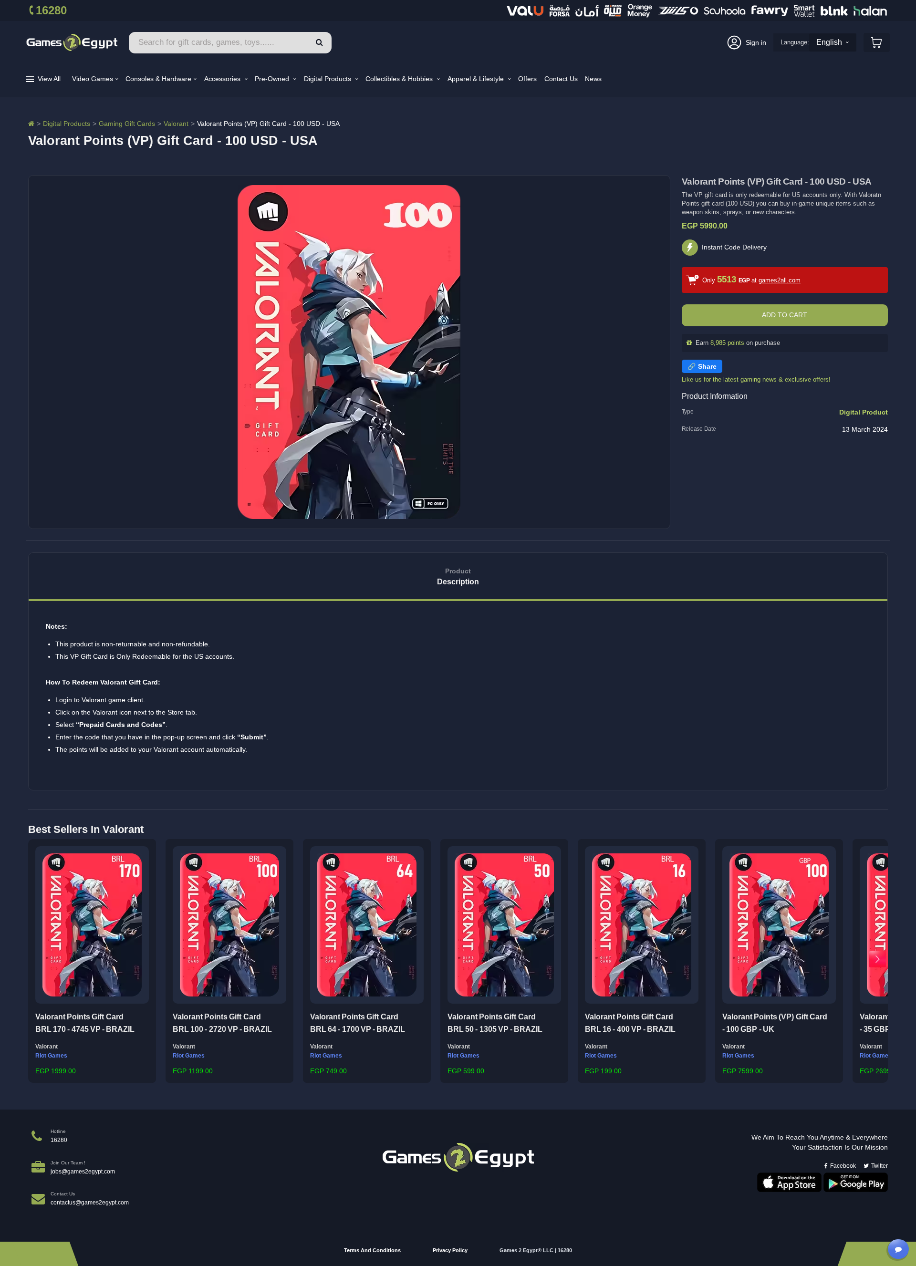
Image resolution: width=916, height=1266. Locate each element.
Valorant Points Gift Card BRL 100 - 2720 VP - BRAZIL (222, 1023)
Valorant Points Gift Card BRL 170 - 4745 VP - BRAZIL (85, 1023)
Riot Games (51, 1055)
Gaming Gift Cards (127, 123)
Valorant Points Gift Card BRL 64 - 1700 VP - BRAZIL (357, 1023)
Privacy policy (450, 1250)
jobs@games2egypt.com (83, 1171)
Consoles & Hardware (158, 79)
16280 (51, 10)
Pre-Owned (273, 79)
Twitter (879, 1165)
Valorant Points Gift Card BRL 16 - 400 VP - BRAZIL (630, 1023)
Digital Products (328, 79)
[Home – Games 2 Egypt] (31, 123)
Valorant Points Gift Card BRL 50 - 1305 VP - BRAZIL (495, 1023)
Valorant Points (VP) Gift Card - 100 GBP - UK (774, 1023)
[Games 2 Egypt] (71, 42)
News (593, 79)
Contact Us (561, 79)
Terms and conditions (372, 1250)
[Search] (319, 42)
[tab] (458, 577)
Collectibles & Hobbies (400, 79)
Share (707, 366)
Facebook (843, 1165)
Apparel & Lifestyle (477, 79)
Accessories (223, 79)
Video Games (92, 79)
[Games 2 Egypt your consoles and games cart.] (877, 42)
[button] (38, 959)
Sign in (756, 42)
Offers (527, 79)
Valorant (176, 123)
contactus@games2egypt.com (90, 1202)
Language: (795, 42)
